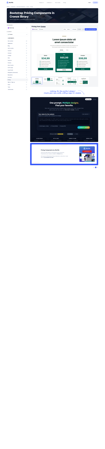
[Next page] (97, 167)
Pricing (64, 2)
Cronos (43, 26)
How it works (57, 2)
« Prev (64, 29)
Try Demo (95, 2)
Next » (68, 29)
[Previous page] (94, 167)
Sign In (89, 2)
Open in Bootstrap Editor (90, 29)
